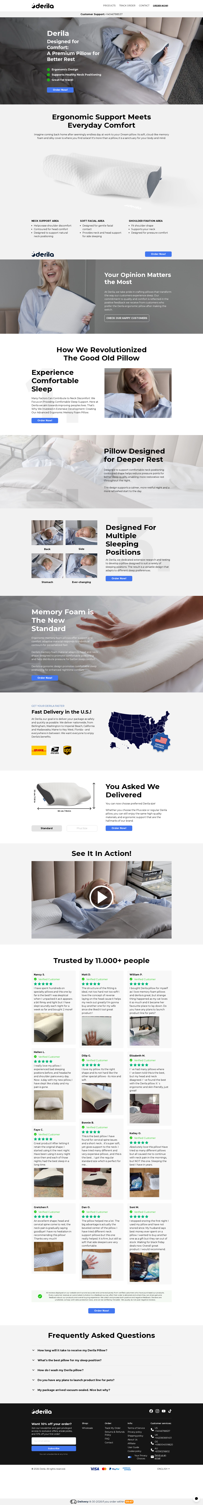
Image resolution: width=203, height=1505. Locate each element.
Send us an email (160, 1457)
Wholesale (87, 1428)
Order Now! (160, 5)
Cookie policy (134, 1451)
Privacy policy (135, 1432)
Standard (47, 828)
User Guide (133, 1447)
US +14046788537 (162, 1429)
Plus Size (82, 828)
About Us (132, 1439)
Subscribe (53, 1448)
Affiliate (132, 1443)
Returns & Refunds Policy (115, 1433)
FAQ (107, 1438)
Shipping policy (135, 1435)
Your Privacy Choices (140, 1457)
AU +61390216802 (162, 1450)
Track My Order (113, 1428)
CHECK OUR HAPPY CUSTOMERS (126, 318)
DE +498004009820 (164, 1443)
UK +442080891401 (163, 1436)
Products (109, 5)
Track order (127, 5)
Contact (144, 5)
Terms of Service (136, 1428)
